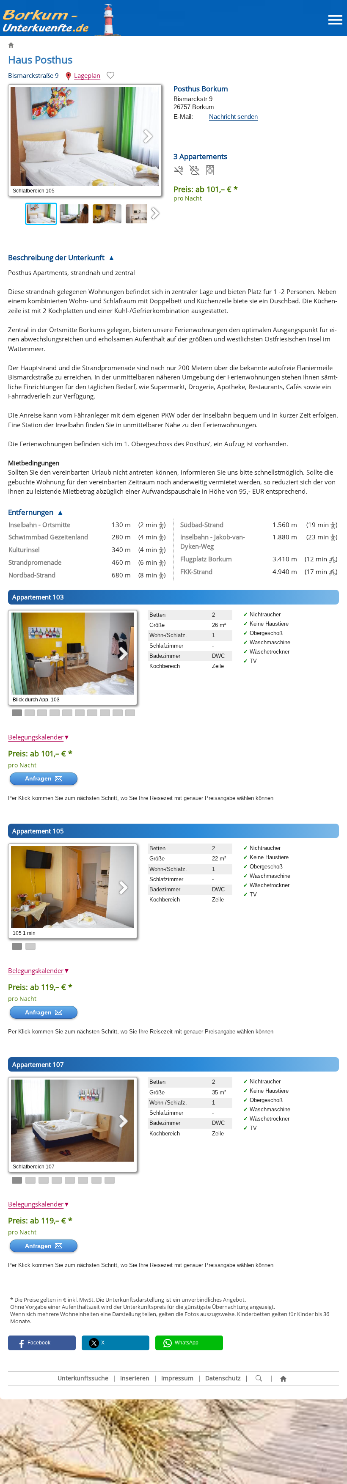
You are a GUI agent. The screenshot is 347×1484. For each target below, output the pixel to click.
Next (155, 213)
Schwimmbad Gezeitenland (48, 537)
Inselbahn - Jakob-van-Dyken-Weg (212, 541)
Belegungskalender (39, 737)
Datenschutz (223, 1378)
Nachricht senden (233, 116)
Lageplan (87, 75)
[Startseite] (283, 1378)
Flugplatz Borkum (206, 559)
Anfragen (40, 778)
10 (130, 712)
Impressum (177, 1378)
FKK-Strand (196, 571)
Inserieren (134, 1378)
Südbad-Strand (201, 524)
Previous (16, 213)
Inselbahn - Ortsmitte (39, 524)
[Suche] (259, 1378)
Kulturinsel (24, 549)
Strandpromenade (34, 562)
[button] (42, 1343)
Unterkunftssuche (83, 1378)
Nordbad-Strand (31, 575)
